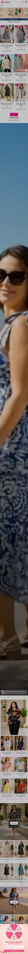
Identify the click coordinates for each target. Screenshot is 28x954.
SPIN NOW (14, 950)
